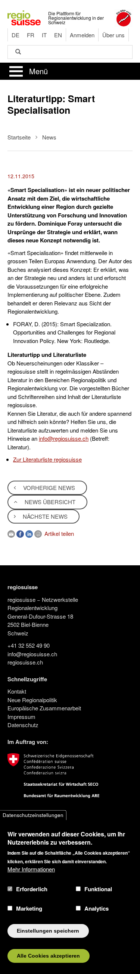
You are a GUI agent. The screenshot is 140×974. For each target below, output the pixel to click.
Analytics (96, 908)
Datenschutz (22, 725)
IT (44, 35)
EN (58, 35)
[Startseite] (24, 17)
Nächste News (44, 516)
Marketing (29, 908)
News (49, 137)
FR (30, 35)
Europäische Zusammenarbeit (44, 708)
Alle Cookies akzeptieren (48, 956)
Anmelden (82, 35)
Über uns (113, 35)
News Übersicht (49, 502)
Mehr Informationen (31, 869)
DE (15, 35)
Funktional (98, 889)
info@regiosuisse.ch (63, 438)
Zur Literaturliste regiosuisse (47, 459)
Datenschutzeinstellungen (33, 815)
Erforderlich (31, 889)
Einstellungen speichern (48, 931)
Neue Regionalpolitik (32, 700)
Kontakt (16, 691)
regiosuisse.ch (25, 662)
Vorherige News (48, 487)
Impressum (21, 716)
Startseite (19, 137)
